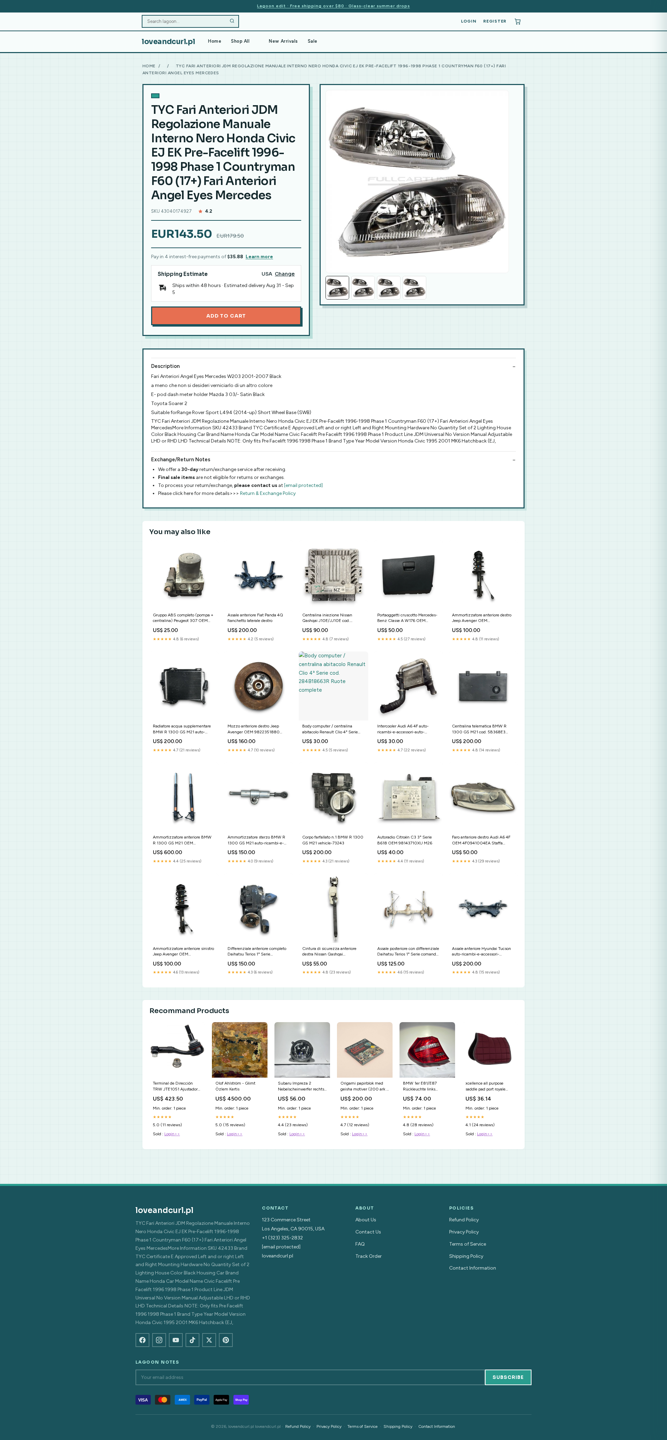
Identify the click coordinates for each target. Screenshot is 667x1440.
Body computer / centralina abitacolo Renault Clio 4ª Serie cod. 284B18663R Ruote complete (330, 729)
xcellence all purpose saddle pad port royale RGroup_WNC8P (485, 1086)
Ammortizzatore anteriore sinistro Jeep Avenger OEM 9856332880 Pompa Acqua (183, 952)
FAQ (360, 1244)
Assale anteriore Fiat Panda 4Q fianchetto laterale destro (255, 618)
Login (469, 21)
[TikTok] (192, 1340)
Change (285, 274)
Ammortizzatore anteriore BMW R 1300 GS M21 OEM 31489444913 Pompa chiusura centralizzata (182, 840)
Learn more (259, 257)
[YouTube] (176, 1340)
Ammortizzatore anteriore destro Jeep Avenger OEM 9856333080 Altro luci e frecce (481, 618)
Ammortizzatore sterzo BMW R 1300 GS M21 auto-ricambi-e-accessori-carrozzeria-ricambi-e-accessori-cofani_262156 (257, 840)
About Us (365, 1220)
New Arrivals (283, 41)
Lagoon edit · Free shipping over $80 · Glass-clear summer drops (333, 5)
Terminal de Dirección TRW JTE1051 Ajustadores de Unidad (177, 1086)
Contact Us (368, 1232)
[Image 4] (414, 288)
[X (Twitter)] (209, 1340)
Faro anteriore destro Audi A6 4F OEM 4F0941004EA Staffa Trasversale (481, 840)
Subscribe (508, 1377)
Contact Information (472, 1268)
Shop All (240, 41)
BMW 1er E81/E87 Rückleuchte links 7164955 (420, 1086)
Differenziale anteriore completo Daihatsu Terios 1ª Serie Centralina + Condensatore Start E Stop (257, 952)
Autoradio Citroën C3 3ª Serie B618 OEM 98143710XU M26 (404, 840)
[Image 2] (363, 288)
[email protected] (303, 485)
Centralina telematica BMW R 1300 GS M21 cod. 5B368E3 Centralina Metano (479, 729)
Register (495, 21)
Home (214, 41)
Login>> (172, 1133)
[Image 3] (389, 288)
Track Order (368, 1256)
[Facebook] (142, 1340)
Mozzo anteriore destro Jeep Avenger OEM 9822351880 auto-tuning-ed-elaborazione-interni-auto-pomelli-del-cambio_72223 (255, 729)
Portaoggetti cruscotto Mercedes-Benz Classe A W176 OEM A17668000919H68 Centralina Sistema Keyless (407, 618)
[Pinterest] (226, 1340)
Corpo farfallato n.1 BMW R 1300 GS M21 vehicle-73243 (332, 840)
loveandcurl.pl (168, 41)
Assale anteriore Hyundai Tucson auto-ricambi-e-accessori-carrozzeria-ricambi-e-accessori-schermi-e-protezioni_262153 (482, 952)
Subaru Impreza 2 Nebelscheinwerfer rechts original (301, 1086)
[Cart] (517, 21)
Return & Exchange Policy (268, 493)
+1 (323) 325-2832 (282, 1238)
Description (165, 366)
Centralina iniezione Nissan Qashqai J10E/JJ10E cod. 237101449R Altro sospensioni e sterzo (331, 618)
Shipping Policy (466, 1256)
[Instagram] (159, 1340)
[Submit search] (232, 21)
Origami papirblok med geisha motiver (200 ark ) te (364, 1086)
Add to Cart (226, 316)
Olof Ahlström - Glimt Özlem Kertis (235, 1086)
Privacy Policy (464, 1232)
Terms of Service (467, 1244)
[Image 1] (337, 288)
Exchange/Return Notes (180, 459)
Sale (313, 41)
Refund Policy (464, 1220)
